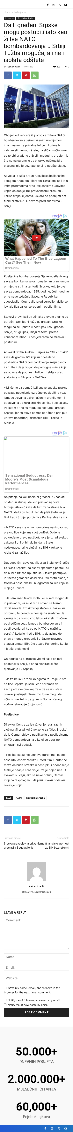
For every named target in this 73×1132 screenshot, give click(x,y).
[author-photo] (36, 881)
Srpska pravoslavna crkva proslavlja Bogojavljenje (20, 845)
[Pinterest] (26, 75)
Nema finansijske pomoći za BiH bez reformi (53, 845)
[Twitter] (60, 5)
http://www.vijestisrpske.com (37, 891)
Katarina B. (13, 66)
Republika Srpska (25, 18)
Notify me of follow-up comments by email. (34, 1000)
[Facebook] (48, 5)
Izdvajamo (20, 12)
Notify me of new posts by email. (28, 1004)
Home (7, 12)
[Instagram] (54, 5)
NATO (19, 797)
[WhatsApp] (35, 75)
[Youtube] (66, 5)
